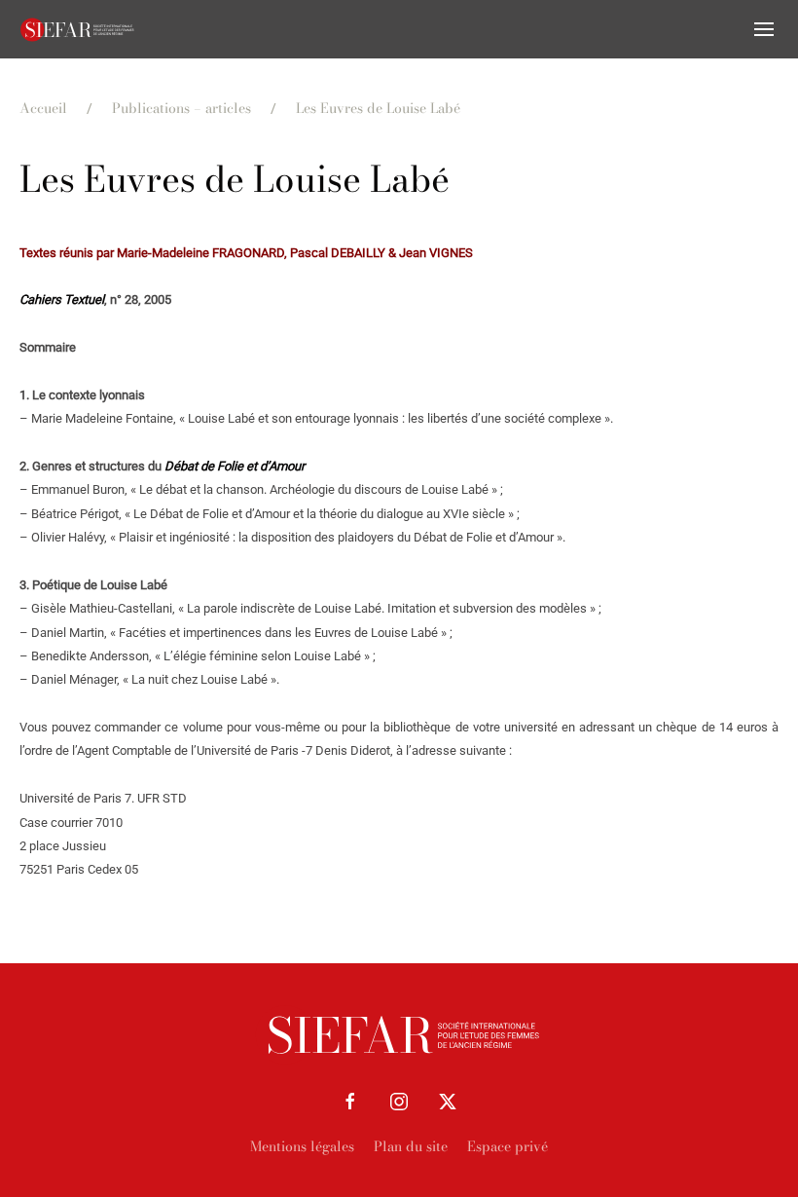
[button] (764, 29)
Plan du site (411, 1146)
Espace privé (507, 1146)
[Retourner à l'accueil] (77, 29)
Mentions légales (302, 1146)
